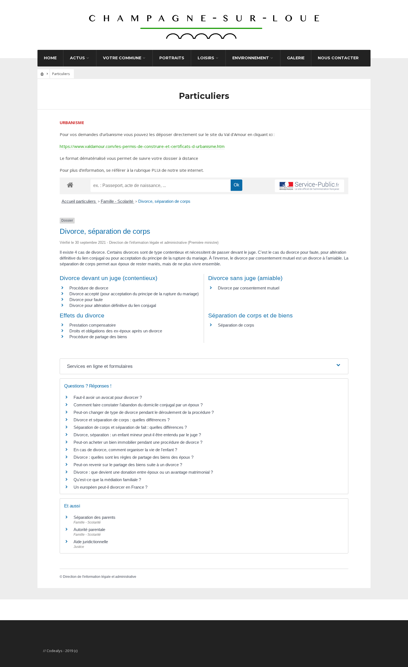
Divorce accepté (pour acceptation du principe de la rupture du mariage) (134, 293)
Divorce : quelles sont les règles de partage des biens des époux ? (133, 457)
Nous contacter (338, 57)
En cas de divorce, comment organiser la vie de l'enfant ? (125, 449)
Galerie (295, 57)
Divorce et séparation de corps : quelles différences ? (122, 419)
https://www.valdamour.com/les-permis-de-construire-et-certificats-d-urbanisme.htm (142, 146)
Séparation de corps (236, 325)
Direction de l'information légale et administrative (99, 577)
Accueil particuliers (79, 201)
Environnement (250, 57)
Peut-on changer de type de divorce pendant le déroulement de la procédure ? (144, 412)
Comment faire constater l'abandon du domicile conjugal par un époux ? (138, 404)
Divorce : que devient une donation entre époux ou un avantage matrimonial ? (143, 472)
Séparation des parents (94, 517)
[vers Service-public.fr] (309, 185)
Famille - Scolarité (117, 201)
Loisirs (206, 57)
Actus (77, 57)
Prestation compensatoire (93, 325)
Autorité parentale (89, 529)
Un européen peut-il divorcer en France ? (110, 487)
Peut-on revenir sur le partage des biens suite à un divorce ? (128, 464)
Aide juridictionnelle (91, 541)
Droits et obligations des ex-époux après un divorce (115, 331)
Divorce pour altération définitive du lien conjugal (112, 305)
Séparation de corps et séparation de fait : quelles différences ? (130, 427)
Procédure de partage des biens (98, 336)
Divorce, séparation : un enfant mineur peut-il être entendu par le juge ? (137, 434)
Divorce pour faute (86, 299)
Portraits (171, 57)
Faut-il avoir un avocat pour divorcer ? (108, 397)
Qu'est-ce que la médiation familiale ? (107, 479)
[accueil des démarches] (70, 184)
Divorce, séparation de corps (164, 201)
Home (50, 57)
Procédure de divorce (88, 288)
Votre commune (122, 57)
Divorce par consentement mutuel (248, 288)
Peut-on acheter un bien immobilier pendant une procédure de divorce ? (138, 442)
